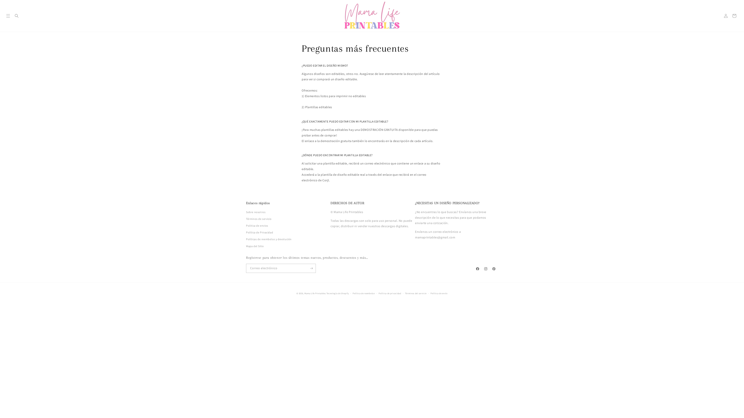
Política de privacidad (390, 293)
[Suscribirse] (311, 268)
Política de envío (439, 293)
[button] (8, 16)
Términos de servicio (259, 219)
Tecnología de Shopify (337, 293)
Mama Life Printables (315, 293)
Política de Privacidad (259, 232)
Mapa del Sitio (255, 246)
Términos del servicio (416, 293)
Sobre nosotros (255, 212)
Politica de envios (257, 225)
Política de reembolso (364, 293)
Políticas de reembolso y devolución (269, 239)
